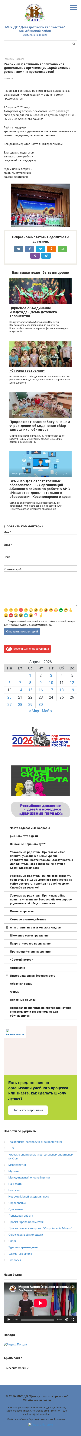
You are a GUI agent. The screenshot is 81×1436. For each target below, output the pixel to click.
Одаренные (15, 1209)
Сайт (7, 557)
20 (9, 697)
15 (30, 690)
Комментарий (12, 569)
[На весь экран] (72, 1320)
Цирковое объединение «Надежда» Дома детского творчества (33, 312)
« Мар (34, 711)
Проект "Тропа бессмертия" (26, 1222)
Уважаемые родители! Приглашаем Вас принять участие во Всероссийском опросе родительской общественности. (41, 899)
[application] (40, 1303)
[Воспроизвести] (9, 1320)
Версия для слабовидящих (30, 648)
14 (20, 690)
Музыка (13, 1171)
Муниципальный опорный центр (29, 1177)
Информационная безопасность (32, 975)
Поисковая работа (20, 1215)
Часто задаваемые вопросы (30, 828)
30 (41, 704)
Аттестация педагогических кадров (35, 927)
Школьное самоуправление (29, 935)
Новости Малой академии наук (28, 1196)
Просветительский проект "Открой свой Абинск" (40, 1228)
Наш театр (15, 1184)
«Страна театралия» (27, 370)
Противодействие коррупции (30, 951)
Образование (17, 1203)
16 (41, 690)
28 (20, 704)
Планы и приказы (22, 911)
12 (72, 682)
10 (51, 682)
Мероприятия (17, 1165)
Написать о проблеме (28, 1110)
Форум (14, 991)
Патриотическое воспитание (30, 943)
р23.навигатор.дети (24, 836)
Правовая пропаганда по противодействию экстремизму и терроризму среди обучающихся (40, 1011)
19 (72, 690)
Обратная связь (21, 983)
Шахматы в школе (20, 1253)
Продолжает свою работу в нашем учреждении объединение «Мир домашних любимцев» (39, 426)
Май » (47, 711)
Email (8, 544)
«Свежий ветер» (21, 959)
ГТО (11, 1148)
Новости (9, 78)
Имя (7, 532)
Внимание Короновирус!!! (28, 844)
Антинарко (17, 967)
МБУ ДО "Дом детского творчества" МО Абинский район (35, 29)
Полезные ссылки (23, 999)
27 (9, 704)
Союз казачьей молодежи (25, 1234)
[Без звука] (66, 1320)
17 (51, 690)
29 (30, 704)
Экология (14, 1260)
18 (62, 690)
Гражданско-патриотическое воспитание (35, 1142)
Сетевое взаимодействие (28, 919)
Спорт (12, 1241)
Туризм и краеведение (23, 1247)
